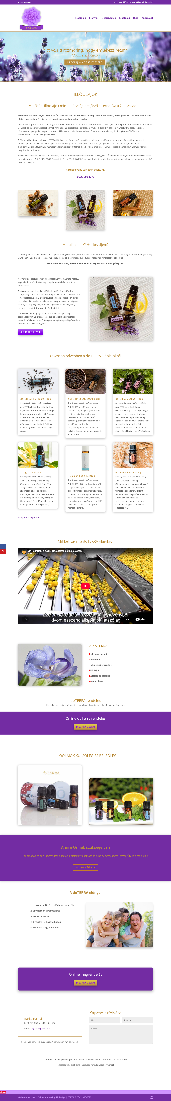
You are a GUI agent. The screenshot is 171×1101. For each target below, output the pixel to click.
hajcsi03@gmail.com (40, 1028)
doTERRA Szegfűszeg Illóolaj (84, 398)
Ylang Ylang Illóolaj (31, 472)
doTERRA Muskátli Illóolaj (129, 398)
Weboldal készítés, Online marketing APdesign (41, 1097)
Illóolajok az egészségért (84, 62)
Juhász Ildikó (31, 403)
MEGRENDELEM (29, 332)
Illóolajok (80, 18)
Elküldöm (144, 1048)
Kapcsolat (147, 18)
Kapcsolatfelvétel (85, 867)
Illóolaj (48, 403)
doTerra (41, 403)
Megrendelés (109, 18)
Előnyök (93, 18)
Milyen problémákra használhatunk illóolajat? (133, 2)
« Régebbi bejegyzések (28, 517)
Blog (135, 18)
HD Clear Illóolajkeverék (81, 475)
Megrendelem (85, 726)
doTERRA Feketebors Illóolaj (36, 398)
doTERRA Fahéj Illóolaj (128, 472)
